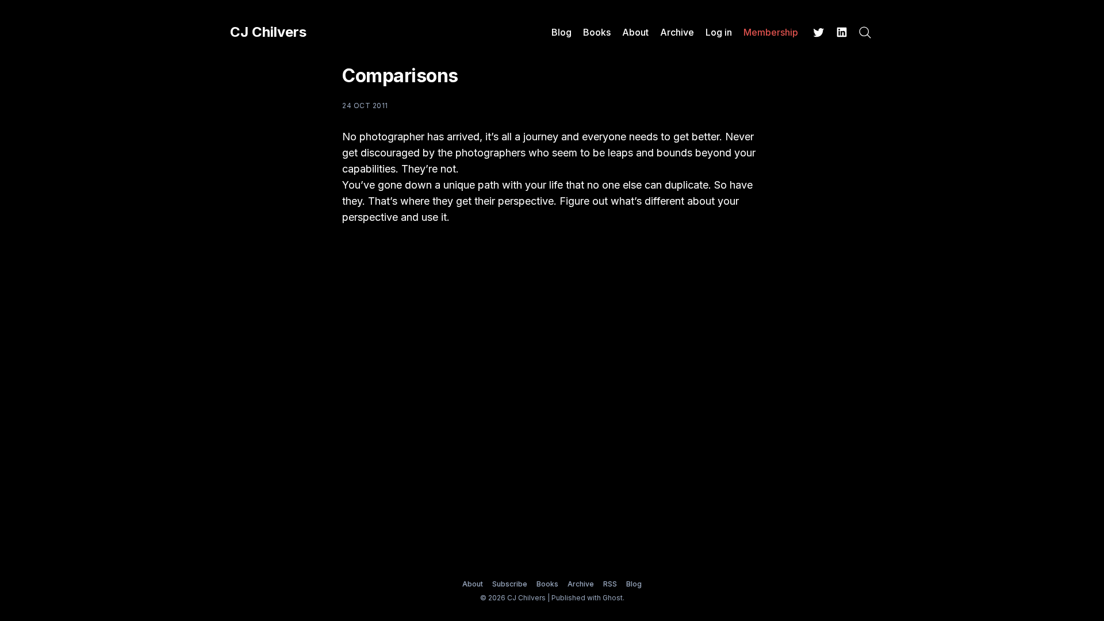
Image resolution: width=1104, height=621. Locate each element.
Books (597, 32)
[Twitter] (819, 32)
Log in (719, 32)
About (635, 32)
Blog (561, 32)
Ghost (613, 597)
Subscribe (509, 584)
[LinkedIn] (842, 32)
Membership (770, 32)
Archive (677, 32)
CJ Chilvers (268, 32)
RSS (610, 584)
